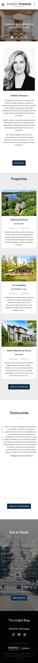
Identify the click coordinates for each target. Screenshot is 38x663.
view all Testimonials (19, 506)
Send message (19, 598)
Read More (19, 163)
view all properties (19, 387)
